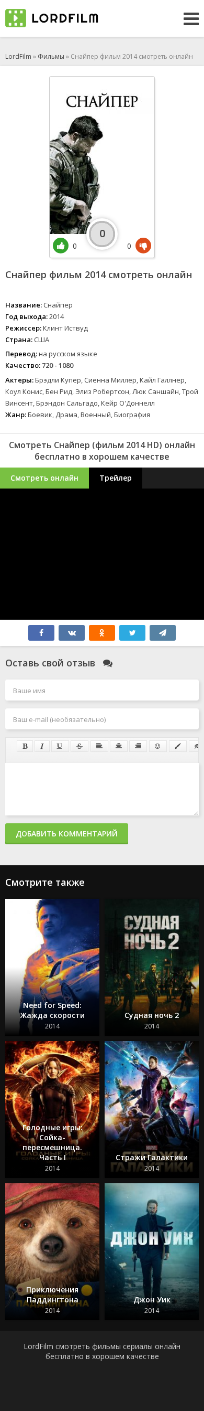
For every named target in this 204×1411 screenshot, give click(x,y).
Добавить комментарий (67, 834)
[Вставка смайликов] (158, 746)
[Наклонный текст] (42, 746)
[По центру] (119, 746)
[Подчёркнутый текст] (60, 746)
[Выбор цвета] (178, 746)
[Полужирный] (25, 746)
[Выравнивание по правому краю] (138, 746)
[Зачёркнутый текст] (79, 746)
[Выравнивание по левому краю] (99, 746)
